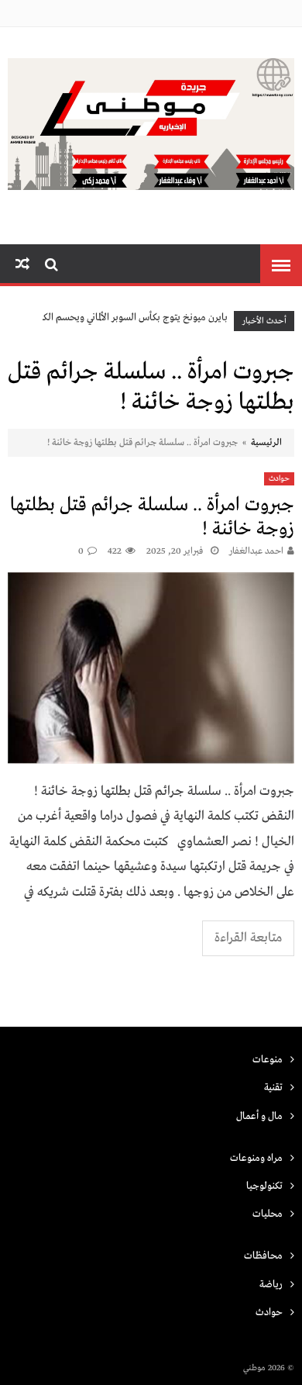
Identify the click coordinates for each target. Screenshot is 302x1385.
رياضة (271, 1284)
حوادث (279, 479)
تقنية (273, 1087)
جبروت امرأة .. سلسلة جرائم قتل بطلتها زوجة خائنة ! (152, 517)
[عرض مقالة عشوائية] (22, 264)
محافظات (263, 1255)
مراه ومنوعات (256, 1158)
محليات (267, 1214)
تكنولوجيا (264, 1186)
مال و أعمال (259, 1116)
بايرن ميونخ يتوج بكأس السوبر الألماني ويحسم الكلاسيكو (122, 317)
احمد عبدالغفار (256, 551)
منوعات (267, 1059)
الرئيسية (266, 443)
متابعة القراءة (248, 938)
